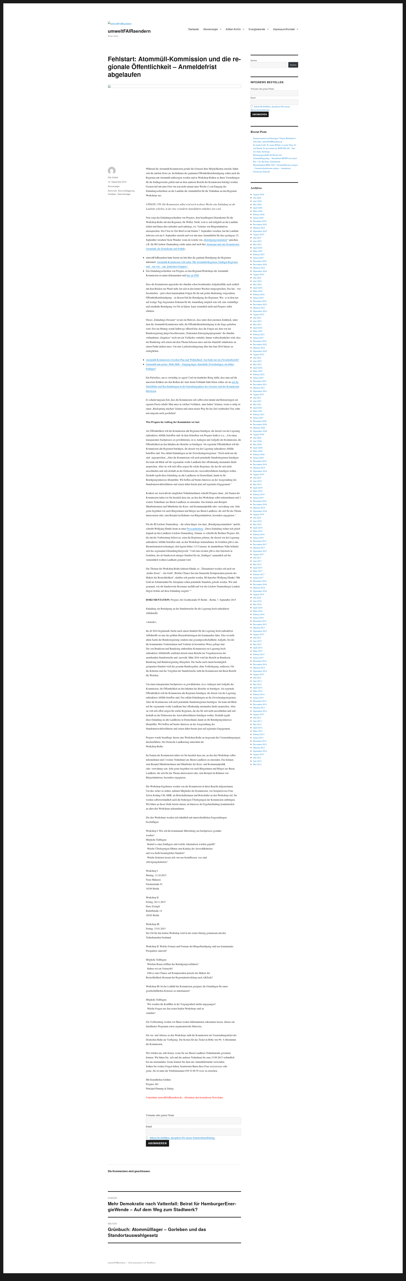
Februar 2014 (259, 694)
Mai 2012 (257, 764)
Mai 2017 (257, 564)
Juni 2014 (257, 681)
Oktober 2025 (259, 227)
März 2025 (257, 251)
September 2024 (260, 271)
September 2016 (260, 591)
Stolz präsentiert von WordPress (141, 1262)
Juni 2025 (257, 241)
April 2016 (257, 607)
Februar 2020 (259, 454)
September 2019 (260, 471)
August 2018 (258, 514)
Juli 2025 (257, 237)
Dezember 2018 (260, 501)
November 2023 (260, 304)
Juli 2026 (257, 197)
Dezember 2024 (260, 261)
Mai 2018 (257, 524)
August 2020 (258, 434)
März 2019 (257, 491)
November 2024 (260, 264)
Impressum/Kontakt (284, 29)
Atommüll (112, 190)
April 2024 (257, 287)
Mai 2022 (257, 364)
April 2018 (257, 527)
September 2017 (260, 551)
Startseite (193, 29)
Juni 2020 (257, 441)
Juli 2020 (257, 437)
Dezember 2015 (260, 621)
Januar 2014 (258, 697)
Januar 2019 (258, 497)
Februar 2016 (259, 614)
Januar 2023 (258, 337)
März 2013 (257, 731)
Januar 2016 (258, 617)
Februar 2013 (259, 734)
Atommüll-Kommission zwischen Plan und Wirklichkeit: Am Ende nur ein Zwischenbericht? (192, 359)
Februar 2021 (259, 414)
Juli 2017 (257, 557)
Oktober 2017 (259, 547)
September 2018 (260, 511)
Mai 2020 (257, 444)
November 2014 (260, 664)
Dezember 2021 (260, 381)
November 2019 (260, 464)
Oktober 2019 (259, 467)
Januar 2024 (258, 297)
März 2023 (257, 331)
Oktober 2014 (259, 667)
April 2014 (257, 687)
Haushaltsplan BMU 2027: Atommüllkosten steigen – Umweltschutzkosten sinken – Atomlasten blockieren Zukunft (275, 168)
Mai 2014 (257, 684)
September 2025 (260, 231)
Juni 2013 (257, 721)
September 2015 (260, 631)
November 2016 (260, 584)
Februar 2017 (259, 574)
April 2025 (257, 247)
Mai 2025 (257, 244)
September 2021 (260, 391)
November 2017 (260, 544)
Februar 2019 (259, 494)
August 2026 (258, 194)
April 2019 (257, 487)
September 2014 (260, 671)
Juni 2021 (257, 401)
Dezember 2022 (260, 341)
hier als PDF (193, 275)
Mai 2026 (257, 204)
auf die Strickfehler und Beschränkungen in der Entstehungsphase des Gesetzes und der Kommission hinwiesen (192, 386)
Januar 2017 (258, 577)
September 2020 (260, 431)
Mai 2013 (257, 724)
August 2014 (258, 674)
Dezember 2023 (260, 301)
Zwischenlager (124, 194)
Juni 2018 (257, 521)
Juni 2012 (257, 761)
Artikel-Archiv (233, 29)
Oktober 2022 (259, 347)
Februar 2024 (259, 294)
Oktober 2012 (259, 747)
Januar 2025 (258, 257)
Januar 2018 (258, 537)
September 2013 (260, 711)
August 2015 (258, 634)
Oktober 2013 (259, 707)
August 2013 (258, 714)
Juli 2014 (257, 677)
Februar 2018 (259, 534)
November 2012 (260, 744)
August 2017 (258, 554)
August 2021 (258, 394)
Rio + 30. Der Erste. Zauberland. (267, 161)
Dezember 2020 (260, 421)
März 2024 (257, 291)
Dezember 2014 (260, 661)
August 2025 (258, 234)
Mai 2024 (257, 284)
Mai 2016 (257, 604)
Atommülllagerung (126, 190)
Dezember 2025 (260, 221)
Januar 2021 (258, 417)
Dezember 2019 (260, 461)
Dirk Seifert (113, 177)
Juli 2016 (257, 597)
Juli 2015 (257, 637)
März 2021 (257, 411)
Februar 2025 (259, 254)
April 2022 (257, 367)
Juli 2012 (257, 757)
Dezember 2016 (260, 581)
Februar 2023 (259, 334)
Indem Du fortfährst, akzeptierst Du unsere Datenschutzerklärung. (182, 1137)
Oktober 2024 (259, 267)
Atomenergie (210, 29)
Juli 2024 (257, 277)
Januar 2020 (258, 457)
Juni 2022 (257, 361)
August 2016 (258, 594)
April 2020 (257, 447)
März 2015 (257, 651)
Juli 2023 (257, 317)
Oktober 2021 (259, 387)
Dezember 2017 (260, 541)
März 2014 (257, 691)
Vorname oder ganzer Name (160, 1115)
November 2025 (260, 224)
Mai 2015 (257, 644)
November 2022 (260, 344)
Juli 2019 (257, 477)
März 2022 (257, 371)
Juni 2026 (257, 201)
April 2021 (257, 407)
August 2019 (258, 474)
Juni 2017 (257, 561)
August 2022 (258, 354)
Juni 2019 (257, 481)
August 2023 (258, 314)
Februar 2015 (259, 654)
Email (149, 1126)
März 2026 (257, 211)
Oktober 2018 (259, 507)
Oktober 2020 (259, 427)
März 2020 (257, 451)
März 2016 (257, 611)
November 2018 (260, 504)
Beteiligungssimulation (215, 239)
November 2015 (260, 624)
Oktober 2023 (259, 307)
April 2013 (257, 727)
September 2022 (260, 351)
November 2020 (260, 424)
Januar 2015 (258, 657)
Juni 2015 (257, 641)
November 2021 (260, 384)
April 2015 (257, 647)
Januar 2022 (258, 377)
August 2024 (258, 274)
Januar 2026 (258, 217)
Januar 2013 (258, 737)
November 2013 (260, 704)
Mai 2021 (257, 404)
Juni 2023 (257, 321)
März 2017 (257, 571)
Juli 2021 (257, 397)
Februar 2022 (259, 374)
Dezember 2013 (260, 701)
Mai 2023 (257, 324)
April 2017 (257, 567)
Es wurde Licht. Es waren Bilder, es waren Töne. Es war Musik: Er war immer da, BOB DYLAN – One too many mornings (274, 148)
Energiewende (257, 29)
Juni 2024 (257, 281)
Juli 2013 (257, 717)
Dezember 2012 (260, 741)
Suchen (254, 60)
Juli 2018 (257, 517)
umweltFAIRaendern (129, 31)
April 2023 (257, 327)
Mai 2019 (257, 484)
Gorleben (112, 194)
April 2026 (257, 207)
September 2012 (260, 751)
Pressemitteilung (195, 528)
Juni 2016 (257, 601)
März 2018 (257, 531)
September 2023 (260, 311)
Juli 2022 (257, 357)
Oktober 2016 (259, 587)
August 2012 (258, 754)
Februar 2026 (259, 214)
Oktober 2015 (259, 627)
